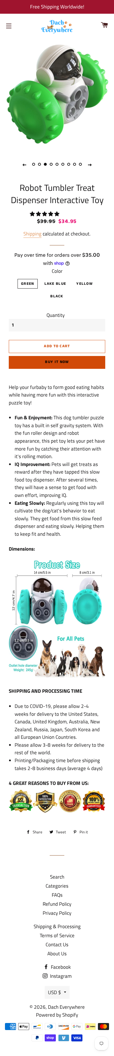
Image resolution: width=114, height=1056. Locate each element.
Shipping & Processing (57, 926)
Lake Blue (55, 284)
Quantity (55, 315)
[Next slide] (89, 164)
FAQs (57, 895)
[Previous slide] (24, 164)
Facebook (60, 967)
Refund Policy (57, 904)
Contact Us (57, 944)
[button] (45, 214)
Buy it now (57, 362)
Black (56, 296)
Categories (57, 886)
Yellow (84, 284)
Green (27, 284)
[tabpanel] (57, 94)
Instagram (60, 976)
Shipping (32, 234)
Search (57, 877)
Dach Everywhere (66, 1007)
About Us (57, 953)
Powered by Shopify (57, 1015)
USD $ (54, 992)
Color (57, 271)
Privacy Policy (57, 913)
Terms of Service (57, 935)
